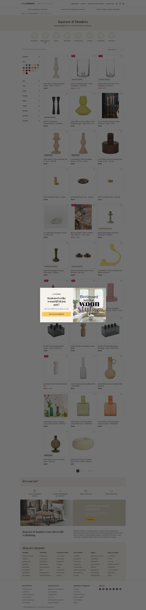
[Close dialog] (103, 289)
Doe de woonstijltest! (56, 314)
